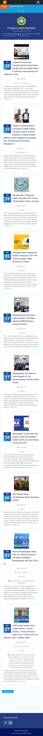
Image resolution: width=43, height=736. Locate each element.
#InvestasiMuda (13, 657)
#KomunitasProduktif (16, 659)
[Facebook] (20, 11)
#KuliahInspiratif (28, 659)
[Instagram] (23, 11)
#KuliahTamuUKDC (15, 661)
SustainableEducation (28, 581)
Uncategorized (25, 83)
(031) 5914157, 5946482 (11, 33)
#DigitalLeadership (16, 655)
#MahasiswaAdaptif (15, 663)
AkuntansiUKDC (15, 581)
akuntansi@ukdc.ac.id (11, 35)
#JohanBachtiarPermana (27, 657)
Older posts (8, 691)
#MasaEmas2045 (28, 663)
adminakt (23, 79)
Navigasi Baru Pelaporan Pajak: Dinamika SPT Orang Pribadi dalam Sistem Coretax (25, 198)
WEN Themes (27, 733)
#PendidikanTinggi (14, 665)
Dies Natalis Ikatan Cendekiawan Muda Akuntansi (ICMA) (25, 497)
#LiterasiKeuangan (28, 661)
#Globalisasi (31, 655)
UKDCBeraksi (21, 583)
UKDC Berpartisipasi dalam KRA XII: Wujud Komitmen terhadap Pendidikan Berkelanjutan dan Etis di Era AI (21, 557)
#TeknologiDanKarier (26, 667)
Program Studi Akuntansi (21, 28)
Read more (8, 99)
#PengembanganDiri (27, 665)
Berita (17, 83)
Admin (22, 148)
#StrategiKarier (14, 667)
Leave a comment (22, 572)
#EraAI (24, 655)
